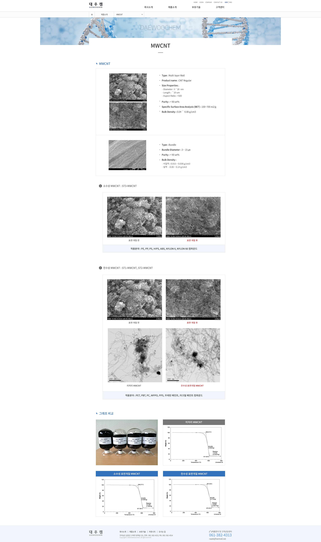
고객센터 (220, 7)
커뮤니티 (152, 531)
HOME (195, 2)
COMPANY (208, 2)
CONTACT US (218, 2)
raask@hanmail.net (217, 538)
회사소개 (148, 7)
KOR (226, 2)
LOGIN (201, 2)
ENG (230, 2)
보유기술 (196, 7)
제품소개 (172, 7)
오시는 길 (162, 531)
